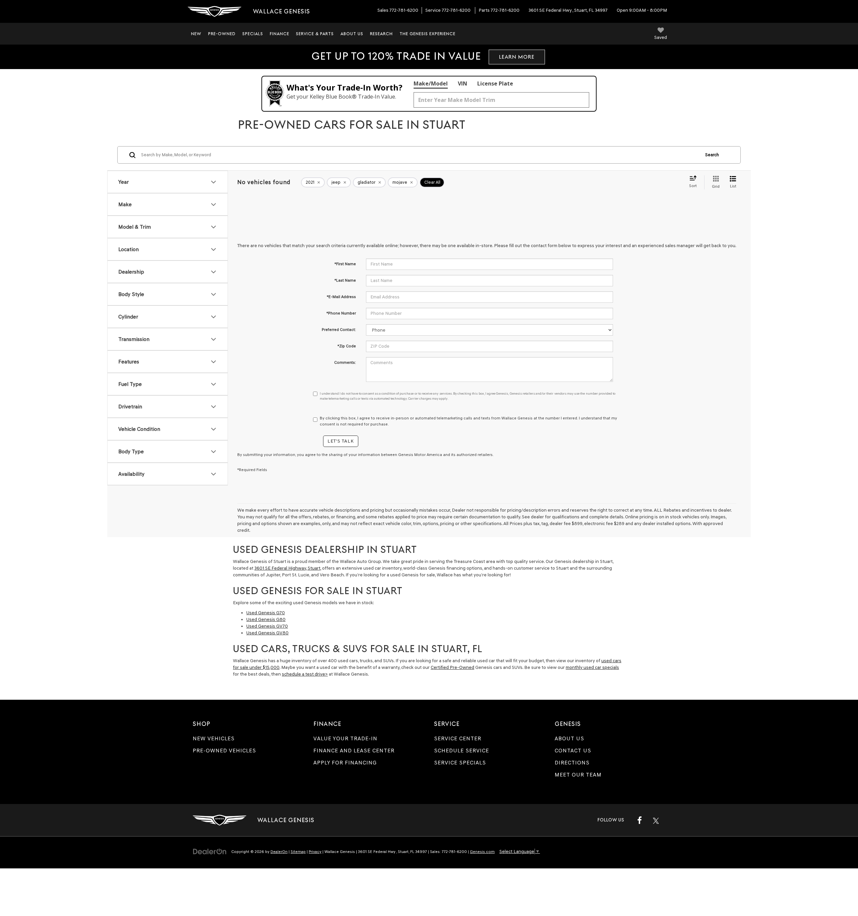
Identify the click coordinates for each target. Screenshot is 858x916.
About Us (569, 738)
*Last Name (345, 280)
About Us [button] (352, 33)
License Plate (495, 83)
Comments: (345, 362)
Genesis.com (482, 851)
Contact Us (573, 750)
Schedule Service (461, 750)
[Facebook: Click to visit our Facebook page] (639, 820)
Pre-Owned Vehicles (224, 750)
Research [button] (381, 33)
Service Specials (460, 762)
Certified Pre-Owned (452, 667)
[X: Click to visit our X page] (656, 820)
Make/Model (431, 83)
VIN (462, 83)
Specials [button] (252, 33)
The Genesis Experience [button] (427, 33)
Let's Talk (340, 441)
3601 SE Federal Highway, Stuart (287, 568)
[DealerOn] (210, 851)
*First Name (345, 264)
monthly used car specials (592, 667)
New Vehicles (214, 738)
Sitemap (298, 851)
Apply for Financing (345, 762)
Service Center (457, 738)
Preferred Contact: (339, 329)
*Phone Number (341, 313)
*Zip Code (347, 346)
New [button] (196, 33)
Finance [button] (279, 33)
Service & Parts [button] (315, 33)
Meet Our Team (578, 774)
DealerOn (279, 851)
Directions (572, 762)
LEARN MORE (517, 57)
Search (712, 154)
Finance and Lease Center (353, 750)
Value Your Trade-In (345, 738)
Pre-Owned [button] (222, 33)
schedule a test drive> (305, 674)
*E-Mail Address (341, 296)
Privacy (315, 851)
